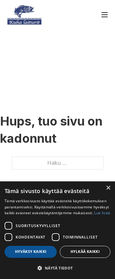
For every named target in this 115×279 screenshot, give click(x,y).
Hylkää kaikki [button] (85, 251)
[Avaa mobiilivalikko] (105, 14)
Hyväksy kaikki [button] (31, 251)
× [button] (108, 188)
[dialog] (57, 230)
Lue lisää (102, 212)
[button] (57, 268)
